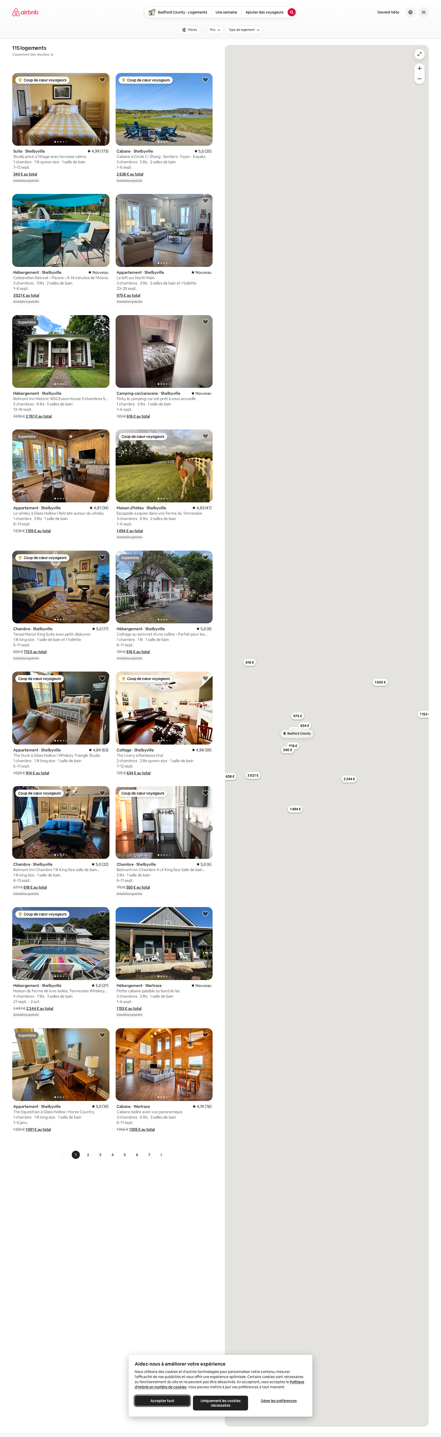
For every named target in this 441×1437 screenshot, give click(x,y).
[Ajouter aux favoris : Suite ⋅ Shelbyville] (102, 80)
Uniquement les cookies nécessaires (221, 1403)
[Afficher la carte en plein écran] (419, 54)
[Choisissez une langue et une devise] (410, 12)
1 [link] (76, 1155)
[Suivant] (161, 1155)
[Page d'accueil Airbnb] (25, 12)
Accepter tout (162, 1400)
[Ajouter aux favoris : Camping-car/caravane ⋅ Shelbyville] (205, 322)
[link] (64, 1155)
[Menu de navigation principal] (424, 12)
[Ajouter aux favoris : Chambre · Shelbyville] (102, 557)
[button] (25, 174)
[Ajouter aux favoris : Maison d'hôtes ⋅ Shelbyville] (205, 436)
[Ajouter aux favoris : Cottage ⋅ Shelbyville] (205, 678)
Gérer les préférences (279, 1400)
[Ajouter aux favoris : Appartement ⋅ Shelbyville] (205, 200)
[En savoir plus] (52, 54)
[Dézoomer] (419, 68)
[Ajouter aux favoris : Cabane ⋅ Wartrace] (205, 1035)
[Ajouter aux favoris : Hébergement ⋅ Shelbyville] (102, 200)
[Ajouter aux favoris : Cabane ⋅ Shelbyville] (205, 80)
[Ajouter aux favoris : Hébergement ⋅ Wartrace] (205, 914)
